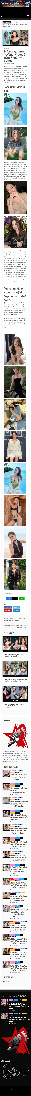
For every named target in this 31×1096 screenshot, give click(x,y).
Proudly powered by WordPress (11, 1091)
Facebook (8, 607)
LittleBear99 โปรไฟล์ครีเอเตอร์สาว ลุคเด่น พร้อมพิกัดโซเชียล (19, 898)
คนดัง (21, 770)
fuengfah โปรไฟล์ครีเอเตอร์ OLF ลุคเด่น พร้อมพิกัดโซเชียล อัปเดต (18, 954)
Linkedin (17, 610)
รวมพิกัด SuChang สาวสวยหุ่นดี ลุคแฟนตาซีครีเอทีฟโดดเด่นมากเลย (14, 705)
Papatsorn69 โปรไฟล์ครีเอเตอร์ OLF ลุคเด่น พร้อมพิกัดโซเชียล (19, 803)
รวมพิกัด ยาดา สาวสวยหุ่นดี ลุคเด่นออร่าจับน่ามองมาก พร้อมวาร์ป (15, 680)
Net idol (6, 48)
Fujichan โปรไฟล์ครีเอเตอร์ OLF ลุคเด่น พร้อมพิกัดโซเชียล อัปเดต (18, 968)
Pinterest (8, 610)
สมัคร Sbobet (6, 981)
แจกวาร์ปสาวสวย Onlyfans (13, 996)
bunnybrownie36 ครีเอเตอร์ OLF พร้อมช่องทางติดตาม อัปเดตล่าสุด (19, 857)
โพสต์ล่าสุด (18, 772)
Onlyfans (17, 770)
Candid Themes (18, 1093)
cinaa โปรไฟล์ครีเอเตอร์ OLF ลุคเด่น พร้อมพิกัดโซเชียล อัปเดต (19, 817)
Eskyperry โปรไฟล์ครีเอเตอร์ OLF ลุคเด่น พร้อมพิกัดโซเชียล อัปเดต (19, 830)
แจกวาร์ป (13, 772)
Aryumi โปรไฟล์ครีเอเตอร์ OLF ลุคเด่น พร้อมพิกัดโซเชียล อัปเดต (18, 885)
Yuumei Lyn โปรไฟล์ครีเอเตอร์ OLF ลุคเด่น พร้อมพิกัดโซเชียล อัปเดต (19, 844)
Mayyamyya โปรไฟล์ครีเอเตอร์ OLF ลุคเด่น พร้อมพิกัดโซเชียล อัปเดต (18, 870)
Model (12, 878)
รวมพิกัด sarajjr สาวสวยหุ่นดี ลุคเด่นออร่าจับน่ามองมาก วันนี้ (15, 655)
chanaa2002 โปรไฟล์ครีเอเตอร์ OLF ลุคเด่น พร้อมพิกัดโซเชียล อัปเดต (19, 913)
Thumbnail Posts (10, 766)
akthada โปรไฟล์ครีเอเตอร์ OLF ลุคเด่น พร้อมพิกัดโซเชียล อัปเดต (18, 941)
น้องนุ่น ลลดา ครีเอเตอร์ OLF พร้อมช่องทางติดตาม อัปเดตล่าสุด (19, 790)
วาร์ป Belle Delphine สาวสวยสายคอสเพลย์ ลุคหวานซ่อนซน (19, 776)
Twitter (17, 607)
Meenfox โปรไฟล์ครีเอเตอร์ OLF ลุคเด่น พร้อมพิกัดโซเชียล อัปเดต (18, 927)
